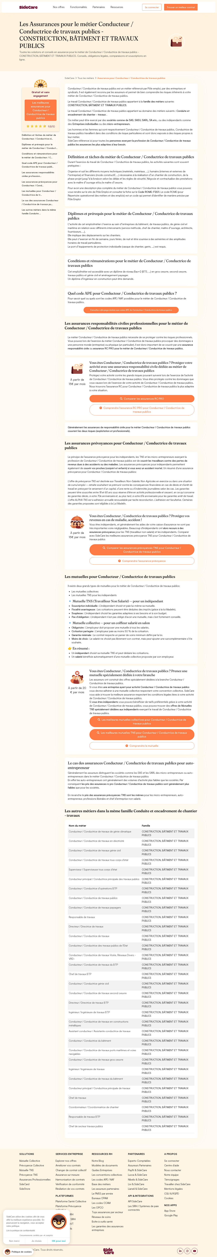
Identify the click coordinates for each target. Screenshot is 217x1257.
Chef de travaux (77, 1097)
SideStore (24, 1188)
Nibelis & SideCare (138, 1179)
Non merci (14, 1241)
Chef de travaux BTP (80, 974)
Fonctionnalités (78, 7)
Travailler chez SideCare (177, 1184)
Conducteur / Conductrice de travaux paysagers (95, 907)
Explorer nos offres (66, 1160)
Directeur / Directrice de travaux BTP (88, 1002)
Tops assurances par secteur (107, 1212)
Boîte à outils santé (102, 1221)
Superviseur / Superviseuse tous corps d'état (93, 869)
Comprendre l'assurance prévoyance (144, 560)
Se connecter (152, 7)
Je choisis (36, 1241)
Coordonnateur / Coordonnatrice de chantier (94, 1107)
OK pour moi (59, 1241)
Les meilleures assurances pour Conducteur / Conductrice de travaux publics (41, 110)
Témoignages (171, 1179)
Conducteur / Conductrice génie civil (89, 983)
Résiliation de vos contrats (70, 1188)
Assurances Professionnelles (35, 1179)
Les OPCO (97, 1207)
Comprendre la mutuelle (143, 745)
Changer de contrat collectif (71, 1170)
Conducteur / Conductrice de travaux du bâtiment (96, 1078)
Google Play (171, 1215)
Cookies (168, 1198)
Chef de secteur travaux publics (86, 1126)
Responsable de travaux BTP (84, 1116)
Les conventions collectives (107, 1174)
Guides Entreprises (102, 1170)
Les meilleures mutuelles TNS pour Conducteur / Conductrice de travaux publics (143, 734)
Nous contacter (172, 1170)
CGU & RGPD (171, 1193)
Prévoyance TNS (28, 1174)
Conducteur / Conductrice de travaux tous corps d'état (98, 860)
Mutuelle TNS (26, 1170)
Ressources (117, 7)
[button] (18, 1251)
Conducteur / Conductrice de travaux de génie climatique (100, 831)
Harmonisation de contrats (70, 1179)
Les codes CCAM (101, 1203)
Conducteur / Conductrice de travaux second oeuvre (98, 993)
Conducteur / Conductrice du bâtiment (90, 1040)
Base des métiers (101, 1184)
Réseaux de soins (101, 1217)
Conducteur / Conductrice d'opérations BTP (93, 888)
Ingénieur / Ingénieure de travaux (87, 1069)
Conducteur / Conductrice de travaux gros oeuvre (96, 1059)
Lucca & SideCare (137, 1174)
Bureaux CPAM (100, 1198)
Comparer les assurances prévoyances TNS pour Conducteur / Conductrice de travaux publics (143, 549)
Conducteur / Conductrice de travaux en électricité (96, 840)
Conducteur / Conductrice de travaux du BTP (93, 964)
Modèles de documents (105, 1165)
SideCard (24, 1184)
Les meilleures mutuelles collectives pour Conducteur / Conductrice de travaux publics (143, 721)
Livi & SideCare (136, 1184)
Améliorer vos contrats (68, 1165)
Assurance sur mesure (67, 1174)
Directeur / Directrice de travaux (86, 926)
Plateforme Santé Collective (71, 1201)
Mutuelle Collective (29, 1160)
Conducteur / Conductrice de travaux (89, 936)
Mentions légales (173, 1188)
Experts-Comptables (139, 1160)
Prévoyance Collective (31, 1165)
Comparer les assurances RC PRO (143, 398)
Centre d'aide (171, 1165)
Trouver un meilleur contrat (181, 7)
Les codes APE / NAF (103, 1179)
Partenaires (99, 7)
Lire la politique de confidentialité (20, 1230)
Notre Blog (98, 1160)
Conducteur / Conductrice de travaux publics (93, 898)
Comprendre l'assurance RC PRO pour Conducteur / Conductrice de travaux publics (143, 409)
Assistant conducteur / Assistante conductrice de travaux (99, 1031)
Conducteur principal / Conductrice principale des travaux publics (104, 879)
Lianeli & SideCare (138, 1188)
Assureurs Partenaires (139, 1165)
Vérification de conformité (70, 1184)
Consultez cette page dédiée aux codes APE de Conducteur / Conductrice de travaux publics (131, 310)
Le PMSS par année (102, 1193)
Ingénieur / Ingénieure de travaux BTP (89, 1012)
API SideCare (135, 1201)
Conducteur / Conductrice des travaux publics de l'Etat (98, 945)
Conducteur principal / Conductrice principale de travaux (99, 1088)
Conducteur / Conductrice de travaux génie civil (95, 850)
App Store (169, 1210)
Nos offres (58, 7)
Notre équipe (171, 1174)
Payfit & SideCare (137, 1170)
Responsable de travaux (82, 917)
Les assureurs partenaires (105, 1188)
